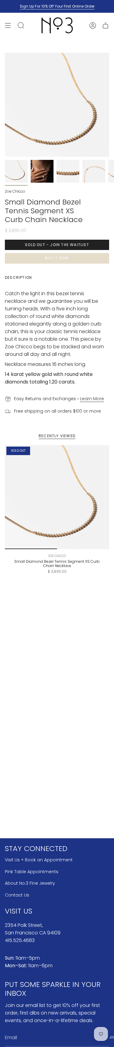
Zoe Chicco (15, 191)
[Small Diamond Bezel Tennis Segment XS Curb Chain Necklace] (57, 497)
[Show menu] (8, 25)
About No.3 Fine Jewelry (30, 883)
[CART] (105, 25)
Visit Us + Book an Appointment (39, 860)
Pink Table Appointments (31, 872)
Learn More (92, 399)
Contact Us (17, 895)
